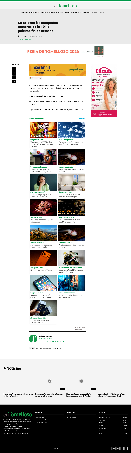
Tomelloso (37, 392)
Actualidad (21, 39)
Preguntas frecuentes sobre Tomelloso (15, 433)
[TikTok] (122, 448)
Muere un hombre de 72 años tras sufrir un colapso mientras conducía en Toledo (111, 395)
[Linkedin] (47, 341)
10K (37, 348)
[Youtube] (60, 341)
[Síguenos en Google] (35, 81)
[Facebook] (14, 69)
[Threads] (63, 341)
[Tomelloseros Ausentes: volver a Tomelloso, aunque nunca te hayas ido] (50, 381)
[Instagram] (45, 341)
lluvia (59, 348)
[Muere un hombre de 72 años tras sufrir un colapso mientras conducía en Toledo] (113, 381)
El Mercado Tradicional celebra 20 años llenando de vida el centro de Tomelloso (78, 395)
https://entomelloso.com (46, 338)
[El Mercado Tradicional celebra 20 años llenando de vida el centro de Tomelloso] (81, 381)
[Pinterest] (14, 77)
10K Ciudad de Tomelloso (48, 348)
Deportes (28, 39)
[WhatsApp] (14, 81)
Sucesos (100, 392)
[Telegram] (53, 341)
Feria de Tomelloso (8, 392)
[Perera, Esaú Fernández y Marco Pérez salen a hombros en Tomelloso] (18, 381)
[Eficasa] (104, 116)
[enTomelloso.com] (33, 339)
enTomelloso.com (36, 36)
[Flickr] (42, 341)
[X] (14, 73)
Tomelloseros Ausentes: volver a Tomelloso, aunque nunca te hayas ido (49, 395)
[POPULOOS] (57, 75)
